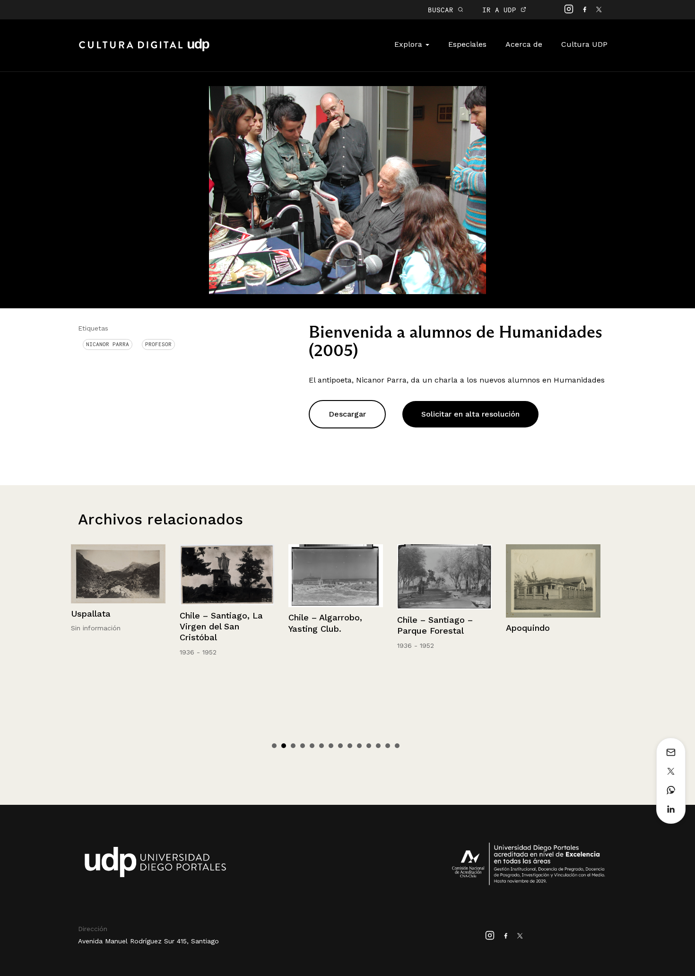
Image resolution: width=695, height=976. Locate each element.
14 (397, 745)
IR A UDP (501, 10)
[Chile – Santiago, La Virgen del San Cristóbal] (118, 574)
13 (387, 745)
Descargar (347, 414)
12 (378, 745)
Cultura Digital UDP (144, 50)
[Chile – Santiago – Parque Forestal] (335, 577)
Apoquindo (419, 628)
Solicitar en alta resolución (470, 414)
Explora (409, 44)
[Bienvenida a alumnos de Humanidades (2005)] (347, 189)
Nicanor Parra (107, 344)
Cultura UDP (584, 44)
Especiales (467, 44)
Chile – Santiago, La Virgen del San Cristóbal (112, 626)
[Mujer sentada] (553, 607)
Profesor (158, 344)
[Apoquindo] (444, 581)
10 (359, 745)
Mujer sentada (536, 681)
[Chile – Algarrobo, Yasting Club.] (227, 575)
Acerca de (523, 44)
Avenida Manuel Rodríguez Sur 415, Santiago (148, 941)
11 (368, 745)
